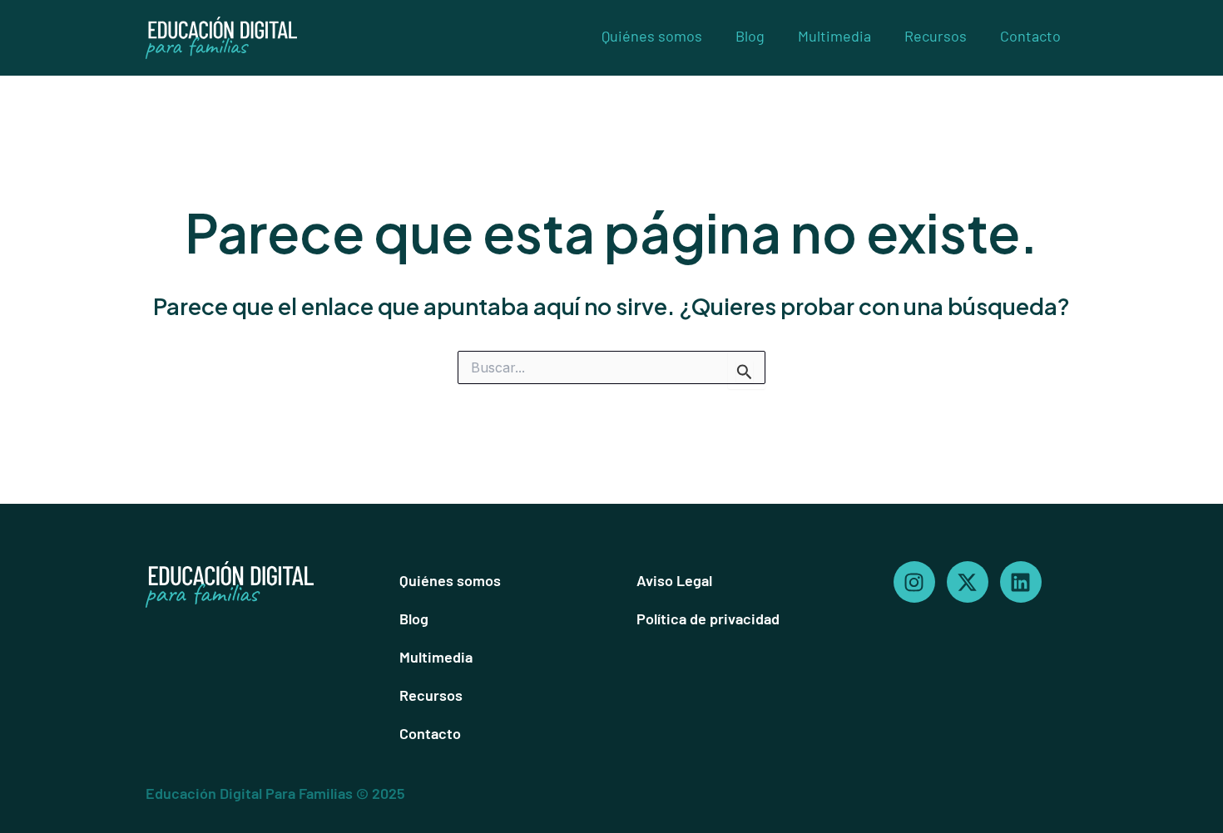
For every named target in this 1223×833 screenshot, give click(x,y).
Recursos (935, 36)
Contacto (1030, 36)
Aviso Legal (674, 580)
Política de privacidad (708, 618)
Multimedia (834, 36)
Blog (750, 36)
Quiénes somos (652, 36)
